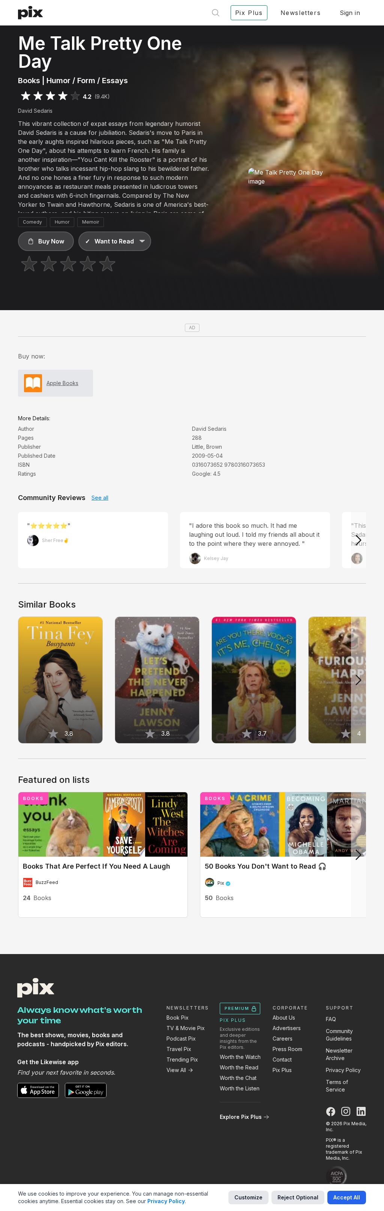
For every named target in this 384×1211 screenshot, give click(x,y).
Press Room (287, 1049)
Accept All (346, 1197)
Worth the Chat (238, 1078)
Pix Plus (282, 1070)
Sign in (350, 12)
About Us (284, 1017)
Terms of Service (337, 1086)
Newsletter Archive (339, 1054)
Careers (282, 1038)
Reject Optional (298, 1197)
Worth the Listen (240, 1088)
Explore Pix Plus (241, 1117)
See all (100, 497)
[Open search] (216, 13)
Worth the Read (239, 1067)
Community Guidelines (339, 1035)
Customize (248, 1197)
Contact (282, 1059)
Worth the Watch (240, 1057)
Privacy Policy (343, 1070)
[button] (46, 241)
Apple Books (62, 383)
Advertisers (287, 1028)
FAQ (331, 1019)
